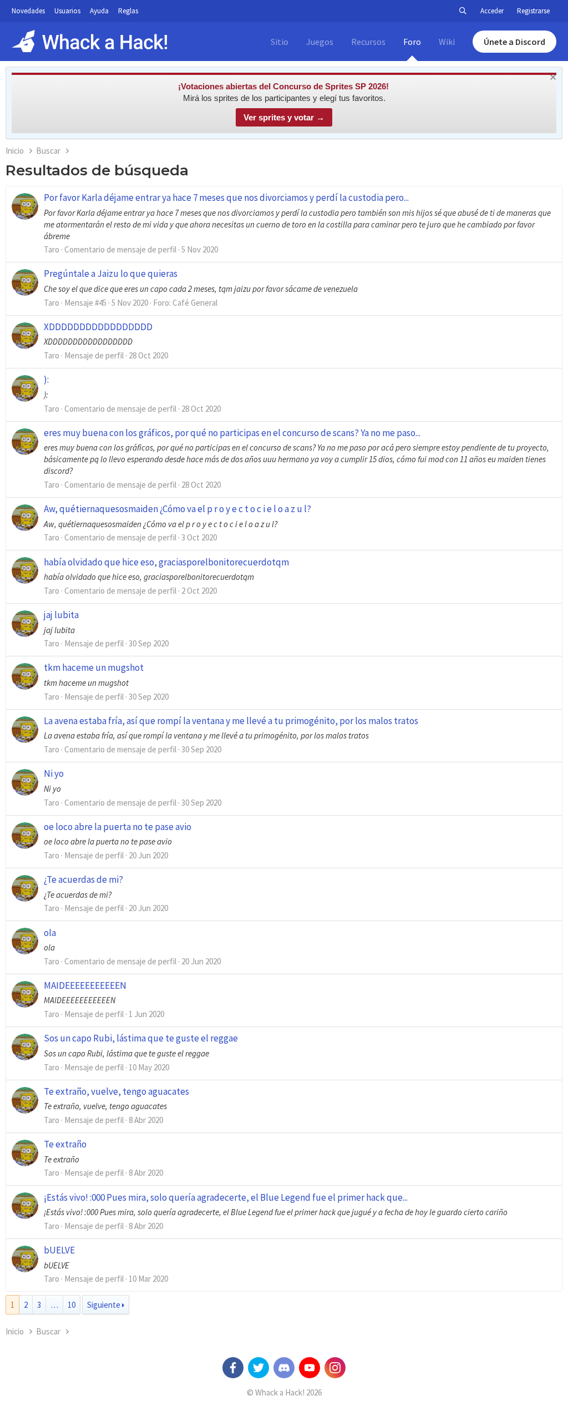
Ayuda (99, 11)
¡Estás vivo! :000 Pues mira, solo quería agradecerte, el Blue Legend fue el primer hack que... (226, 1197)
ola (50, 933)
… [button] (54, 1304)
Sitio (279, 41)
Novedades (28, 11)
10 (71, 1304)
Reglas (128, 11)
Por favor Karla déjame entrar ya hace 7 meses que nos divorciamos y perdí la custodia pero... (226, 197)
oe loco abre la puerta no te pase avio (117, 827)
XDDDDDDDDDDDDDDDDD (98, 327)
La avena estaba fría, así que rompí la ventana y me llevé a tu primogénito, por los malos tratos (231, 721)
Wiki (447, 41)
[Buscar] (463, 11)
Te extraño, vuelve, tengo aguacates (116, 1091)
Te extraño (65, 1144)
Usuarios (67, 11)
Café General (195, 302)
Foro (412, 41)
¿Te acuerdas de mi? (83, 879)
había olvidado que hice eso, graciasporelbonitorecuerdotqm (166, 562)
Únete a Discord (514, 41)
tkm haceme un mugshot (94, 667)
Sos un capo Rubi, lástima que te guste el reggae (141, 1038)
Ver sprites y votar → (284, 117)
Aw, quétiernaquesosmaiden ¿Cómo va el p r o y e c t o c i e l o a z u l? (177, 509)
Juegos (319, 41)
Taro (51, 249)
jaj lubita (61, 615)
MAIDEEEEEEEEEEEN (85, 985)
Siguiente (103, 1304)
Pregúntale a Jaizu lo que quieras (111, 273)
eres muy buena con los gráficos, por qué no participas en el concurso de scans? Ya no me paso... (232, 433)
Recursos (368, 41)
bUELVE (59, 1250)
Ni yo (54, 773)
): (46, 379)
